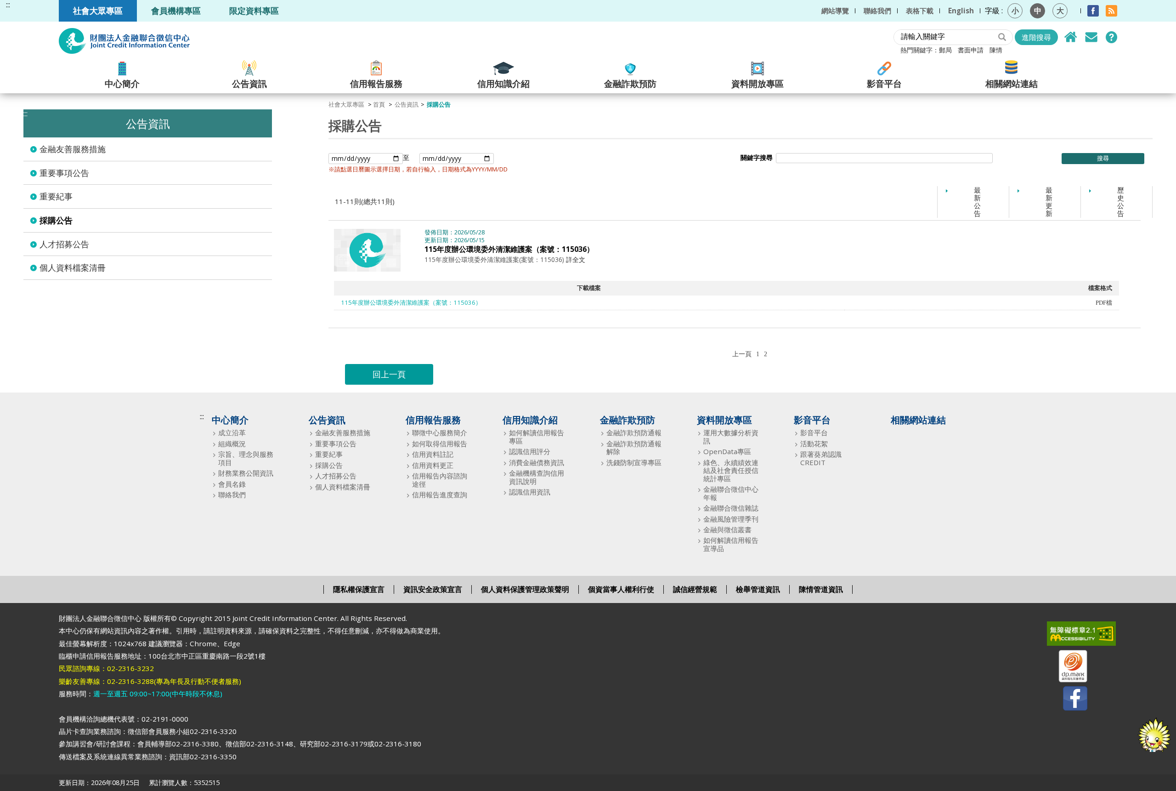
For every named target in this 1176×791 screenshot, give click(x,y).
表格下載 (919, 10)
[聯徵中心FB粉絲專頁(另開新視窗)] (1067, 700)
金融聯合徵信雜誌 (730, 508)
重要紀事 (56, 196)
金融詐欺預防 (630, 83)
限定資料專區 (254, 10)
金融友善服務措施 (73, 148)
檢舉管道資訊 (758, 589)
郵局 (945, 50)
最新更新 (1049, 201)
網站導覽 (835, 10)
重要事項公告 (64, 172)
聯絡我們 (877, 10)
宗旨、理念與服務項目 (245, 458)
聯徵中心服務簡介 (439, 433)
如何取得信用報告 (439, 444)
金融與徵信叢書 (727, 530)
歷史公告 (1120, 201)
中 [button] (1037, 11)
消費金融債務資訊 (536, 463)
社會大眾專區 (98, 10)
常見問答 (1111, 37)
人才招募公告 (64, 244)
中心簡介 (122, 83)
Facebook (1093, 11)
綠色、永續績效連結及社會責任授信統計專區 (730, 471)
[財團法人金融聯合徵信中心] (124, 41)
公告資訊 (249, 83)
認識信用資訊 (529, 492)
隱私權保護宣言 (358, 589)
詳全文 (575, 259)
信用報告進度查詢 (439, 495)
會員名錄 (232, 484)
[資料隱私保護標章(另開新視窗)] (1067, 668)
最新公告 (977, 201)
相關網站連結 (1011, 83)
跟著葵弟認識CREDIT (821, 458)
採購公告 (56, 220)
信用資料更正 (432, 465)
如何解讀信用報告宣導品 (730, 544)
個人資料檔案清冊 (73, 267)
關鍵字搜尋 (757, 157)
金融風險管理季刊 (730, 519)
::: (8, 5)
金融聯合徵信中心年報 (730, 493)
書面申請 (971, 50)
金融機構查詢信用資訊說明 (536, 477)
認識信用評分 (529, 451)
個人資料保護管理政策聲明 (525, 589)
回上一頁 (389, 374)
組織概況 (232, 444)
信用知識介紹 (503, 83)
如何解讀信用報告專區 (536, 437)
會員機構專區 (176, 10)
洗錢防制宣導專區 (634, 463)
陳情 (995, 50)
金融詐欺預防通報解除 (634, 448)
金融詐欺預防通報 (634, 433)
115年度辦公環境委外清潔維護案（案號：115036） (509, 249)
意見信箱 (1091, 37)
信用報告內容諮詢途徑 (439, 480)
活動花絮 (814, 444)
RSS (1111, 11)
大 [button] (1060, 11)
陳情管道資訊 (821, 589)
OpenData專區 (727, 451)
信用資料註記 (432, 454)
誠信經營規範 (695, 589)
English (961, 10)
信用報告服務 (376, 83)
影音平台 (884, 83)
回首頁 (1071, 37)
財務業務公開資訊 (245, 473)
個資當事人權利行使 (621, 589)
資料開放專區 (757, 83)
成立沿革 (232, 433)
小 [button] (1015, 11)
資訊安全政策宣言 (432, 589)
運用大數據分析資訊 (730, 437)
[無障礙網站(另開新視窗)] (1067, 635)
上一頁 (742, 354)
